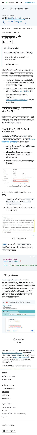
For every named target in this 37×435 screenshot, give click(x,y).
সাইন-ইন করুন (30, 2)
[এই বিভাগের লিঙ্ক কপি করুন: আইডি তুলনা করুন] (20, 275)
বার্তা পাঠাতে (24, 91)
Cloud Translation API (14, 18)
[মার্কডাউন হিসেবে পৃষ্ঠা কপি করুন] (11, 42)
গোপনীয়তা (11, 425)
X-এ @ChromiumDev (8, 407)
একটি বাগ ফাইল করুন (8, 376)
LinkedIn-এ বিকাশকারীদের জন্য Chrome (14, 414)
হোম (3, 29)
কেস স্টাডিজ (5, 392)
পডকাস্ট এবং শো (6, 398)
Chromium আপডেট (8, 388)
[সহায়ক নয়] (17, 32)
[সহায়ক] (14, 32)
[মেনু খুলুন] (3, 2)
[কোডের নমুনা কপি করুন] (33, 256)
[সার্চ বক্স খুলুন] (17, 2)
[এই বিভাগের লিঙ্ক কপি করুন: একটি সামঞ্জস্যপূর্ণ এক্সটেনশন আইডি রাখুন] (16, 111)
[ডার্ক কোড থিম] (30, 256)
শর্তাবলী (4, 425)
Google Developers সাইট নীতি (22, 357)
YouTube (4, 410)
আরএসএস (5, 417)
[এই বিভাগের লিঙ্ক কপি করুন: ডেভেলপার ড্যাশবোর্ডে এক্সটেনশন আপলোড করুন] (17, 132)
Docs (4, 9)
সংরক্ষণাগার (5, 395)
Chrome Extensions (19, 9)
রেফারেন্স (29, 29)
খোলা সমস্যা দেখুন (7, 380)
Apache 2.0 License (18, 355)
